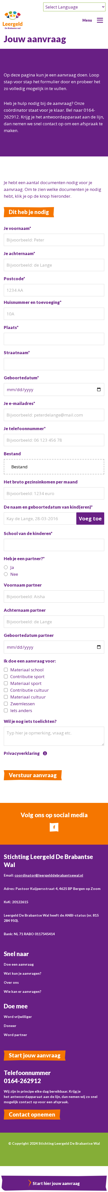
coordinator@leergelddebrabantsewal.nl (49, 875)
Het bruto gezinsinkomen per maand (41, 481)
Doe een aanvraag (19, 964)
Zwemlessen (22, 704)
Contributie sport (27, 676)
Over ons (11, 982)
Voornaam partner (23, 585)
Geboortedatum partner (29, 635)
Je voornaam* (17, 228)
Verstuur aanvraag (33, 775)
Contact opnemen (32, 1114)
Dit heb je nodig (29, 212)
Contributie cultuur (29, 690)
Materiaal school (27, 670)
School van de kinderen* (28, 533)
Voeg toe (90, 518)
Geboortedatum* (21, 377)
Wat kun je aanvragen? (22, 973)
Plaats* (11, 327)
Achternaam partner (25, 610)
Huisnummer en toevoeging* (33, 302)
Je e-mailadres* (19, 403)
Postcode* (14, 278)
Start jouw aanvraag (35, 1055)
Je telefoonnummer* (25, 428)
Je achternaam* (19, 253)
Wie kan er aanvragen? (22, 991)
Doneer (10, 1025)
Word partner (15, 1035)
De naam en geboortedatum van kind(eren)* (48, 507)
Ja (12, 567)
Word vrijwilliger (18, 1016)
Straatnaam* (17, 352)
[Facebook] (54, 827)
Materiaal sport (25, 683)
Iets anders (21, 710)
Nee (14, 574)
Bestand (12, 453)
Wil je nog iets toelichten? (30, 721)
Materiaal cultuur (28, 697)
